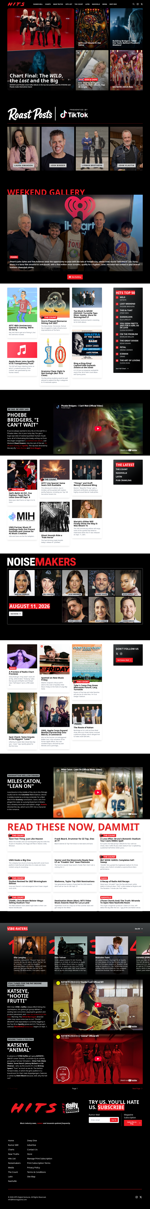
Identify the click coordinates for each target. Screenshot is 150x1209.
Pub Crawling (123, 480)
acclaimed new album (34, 441)
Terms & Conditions (36, 1172)
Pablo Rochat (21, 448)
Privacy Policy (33, 1167)
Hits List (69, 4)
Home (11, 1140)
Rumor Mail (94, 1114)
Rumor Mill (38, 4)
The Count (79, 4)
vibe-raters (17, 928)
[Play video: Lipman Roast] (92, 149)
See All (137, 929)
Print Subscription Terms (38, 1163)
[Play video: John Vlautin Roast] (126, 149)
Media (104, 4)
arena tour (23, 1026)
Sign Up (114, 1120)
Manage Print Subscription (39, 1158)
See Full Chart (121, 369)
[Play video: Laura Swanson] (23, 149)
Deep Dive (113, 4)
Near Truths (58, 4)
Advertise (31, 1145)
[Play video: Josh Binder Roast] (58, 149)
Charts (48, 4)
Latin (87, 4)
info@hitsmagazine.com (17, 1199)
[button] (137, 1088)
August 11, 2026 (29, 606)
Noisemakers (14, 1163)
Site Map (31, 1176)
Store (29, 1154)
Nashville (96, 4)
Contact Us (32, 1149)
